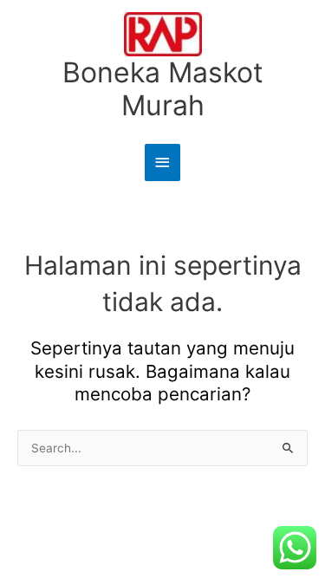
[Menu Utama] (163, 162)
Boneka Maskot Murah (162, 88)
